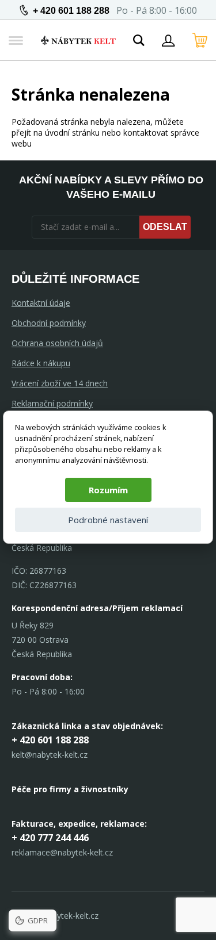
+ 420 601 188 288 (71, 11)
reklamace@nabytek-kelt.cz (62, 852)
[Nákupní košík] (199, 40)
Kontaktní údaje (41, 302)
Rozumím (108, 490)
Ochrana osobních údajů (57, 342)
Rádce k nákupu (41, 363)
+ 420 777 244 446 (50, 837)
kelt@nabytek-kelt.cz (50, 754)
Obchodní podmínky (49, 322)
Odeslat (165, 227)
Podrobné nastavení (108, 519)
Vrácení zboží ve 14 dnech (60, 383)
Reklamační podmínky (52, 403)
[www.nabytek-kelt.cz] (78, 40)
